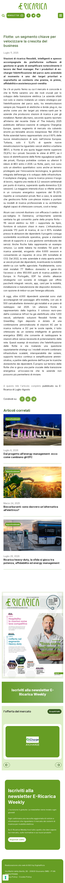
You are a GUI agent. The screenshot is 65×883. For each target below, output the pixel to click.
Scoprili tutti (54, 711)
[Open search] (3, 15)
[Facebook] (22, 399)
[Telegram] (33, 399)
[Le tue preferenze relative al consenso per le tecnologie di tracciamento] (6, 877)
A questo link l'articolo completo (22, 386)
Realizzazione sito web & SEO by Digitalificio (25, 865)
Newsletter (13, 15)
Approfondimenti (13, 419)
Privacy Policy (11, 877)
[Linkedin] (28, 399)
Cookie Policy (25, 877)
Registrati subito (17, 840)
